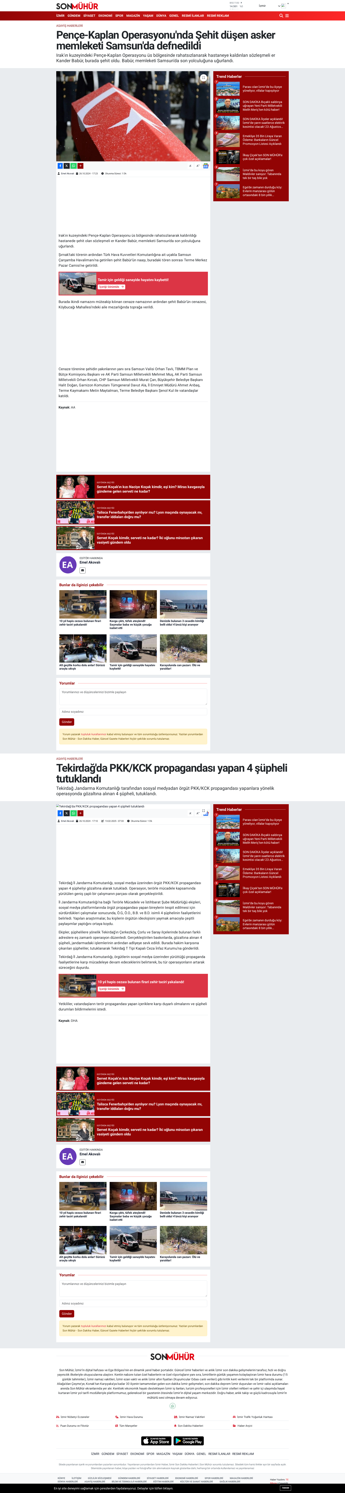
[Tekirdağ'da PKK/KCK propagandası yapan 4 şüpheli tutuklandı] (133, 806)
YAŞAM (148, 15)
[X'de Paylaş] (67, 166)
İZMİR (60, 15)
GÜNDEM (74, 15)
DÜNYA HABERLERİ (68, 1481)
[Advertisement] (133, 204)
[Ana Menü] (286, 16)
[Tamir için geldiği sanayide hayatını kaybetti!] (133, 648)
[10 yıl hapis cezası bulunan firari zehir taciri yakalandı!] (83, 604)
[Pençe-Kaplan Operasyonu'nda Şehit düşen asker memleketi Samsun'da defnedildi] (133, 116)
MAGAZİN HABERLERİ (241, 1478)
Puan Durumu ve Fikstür (74, 1425)
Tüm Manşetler (128, 1425)
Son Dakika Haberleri (190, 1425)
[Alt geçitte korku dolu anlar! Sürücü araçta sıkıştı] (83, 648)
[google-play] (189, 1441)
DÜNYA (161, 15)
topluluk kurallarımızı (94, 734)
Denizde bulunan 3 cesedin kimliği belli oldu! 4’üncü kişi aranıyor (182, 622)
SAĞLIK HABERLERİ (230, 1481)
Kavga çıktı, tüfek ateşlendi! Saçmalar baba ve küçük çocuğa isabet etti (131, 624)
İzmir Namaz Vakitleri (192, 1417)
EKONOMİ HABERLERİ (186, 1478)
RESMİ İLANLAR (193, 15)
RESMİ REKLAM (218, 15)
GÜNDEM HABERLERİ (129, 1478)
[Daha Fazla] (80, 166)
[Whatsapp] (173, 1406)
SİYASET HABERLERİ (158, 1478)
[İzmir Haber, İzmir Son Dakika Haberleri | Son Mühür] (77, 5)
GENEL (174, 15)
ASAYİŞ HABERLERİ (94, 1481)
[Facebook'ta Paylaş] (60, 166)
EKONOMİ (105, 15)
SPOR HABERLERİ (214, 1478)
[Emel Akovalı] (68, 564)
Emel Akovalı (67, 173)
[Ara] (281, 16)
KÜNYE (61, 1478)
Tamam (285, 1488)
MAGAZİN (133, 15)
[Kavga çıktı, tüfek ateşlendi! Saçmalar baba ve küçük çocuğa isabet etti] (133, 604)
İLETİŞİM (76, 1478)
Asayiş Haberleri (69, 25)
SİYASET (89, 15)
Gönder (67, 722)
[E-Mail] (83, 570)
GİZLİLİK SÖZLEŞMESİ (99, 1478)
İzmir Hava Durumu (131, 1417)
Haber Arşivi (245, 1425)
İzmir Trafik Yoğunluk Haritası (255, 1417)
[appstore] (156, 1441)
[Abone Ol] (206, 165)
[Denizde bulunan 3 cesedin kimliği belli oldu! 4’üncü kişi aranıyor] (183, 604)
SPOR (119, 15)
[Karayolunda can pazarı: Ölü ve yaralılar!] (183, 648)
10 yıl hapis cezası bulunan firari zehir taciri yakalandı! (80, 622)
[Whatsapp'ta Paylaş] (73, 166)
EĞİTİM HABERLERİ (163, 1481)
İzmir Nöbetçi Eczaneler (75, 1417)
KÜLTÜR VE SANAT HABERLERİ (196, 1481)
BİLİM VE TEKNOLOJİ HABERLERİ (129, 1481)
